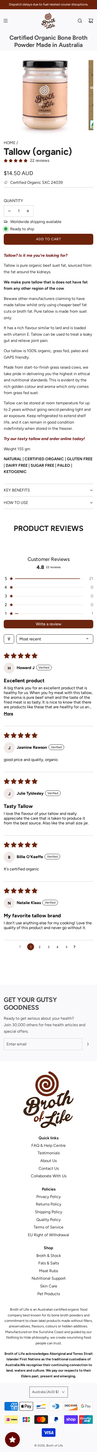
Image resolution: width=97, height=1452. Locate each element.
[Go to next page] (76, 946)
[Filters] (9, 639)
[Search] (79, 20)
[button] (48, 578)
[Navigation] (5, 20)
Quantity (13, 200)
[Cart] (90, 20)
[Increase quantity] (27, 211)
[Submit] (87, 1044)
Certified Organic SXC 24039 (36, 182)
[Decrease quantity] (9, 211)
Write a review (48, 624)
